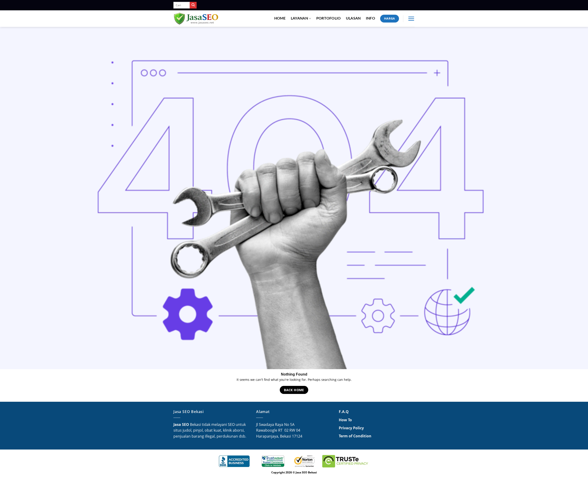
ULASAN (353, 18)
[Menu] (411, 18)
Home (280, 18)
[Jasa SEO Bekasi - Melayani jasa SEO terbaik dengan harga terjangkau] (196, 18)
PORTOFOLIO (328, 18)
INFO (370, 18)
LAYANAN (299, 18)
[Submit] (193, 5)
